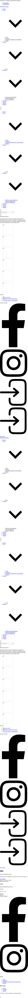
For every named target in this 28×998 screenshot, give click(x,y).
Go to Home (2, 879)
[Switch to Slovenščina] (6, 4)
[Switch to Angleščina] (6, 3)
